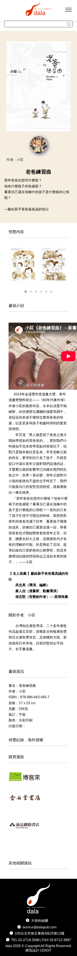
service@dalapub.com (39, 927)
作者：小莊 (15, 159)
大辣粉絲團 (39, 920)
